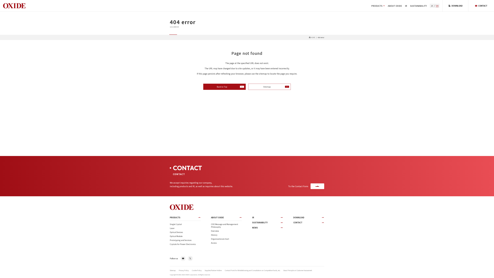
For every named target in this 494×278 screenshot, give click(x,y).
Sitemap (173, 270)
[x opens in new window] (190, 258)
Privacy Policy (184, 270)
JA (432, 6)
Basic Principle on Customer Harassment (298, 270)
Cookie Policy (197, 270)
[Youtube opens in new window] (183, 258)
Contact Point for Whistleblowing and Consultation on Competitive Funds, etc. (252, 270)
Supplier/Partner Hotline (213, 270)
